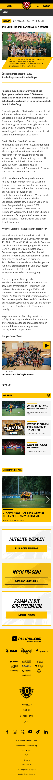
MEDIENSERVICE (26, 715)
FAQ (26, 755)
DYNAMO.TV (26, 704)
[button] (38, 6)
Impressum (26, 750)
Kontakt (27, 760)
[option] (26, 499)
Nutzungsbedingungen (26, 769)
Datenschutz (27, 764)
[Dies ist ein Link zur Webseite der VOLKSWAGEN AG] (39, 671)
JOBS (27, 721)
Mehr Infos (26, 615)
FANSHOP (26, 710)
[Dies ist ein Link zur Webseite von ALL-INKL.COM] (26, 639)
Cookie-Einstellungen (26, 774)
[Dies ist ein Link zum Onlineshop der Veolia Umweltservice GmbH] (26, 671)
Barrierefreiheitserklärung (26, 745)
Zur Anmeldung (26, 548)
